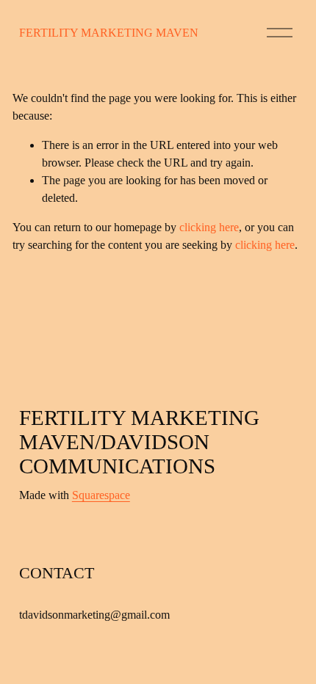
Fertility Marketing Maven (108, 32)
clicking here (209, 227)
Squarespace (101, 495)
